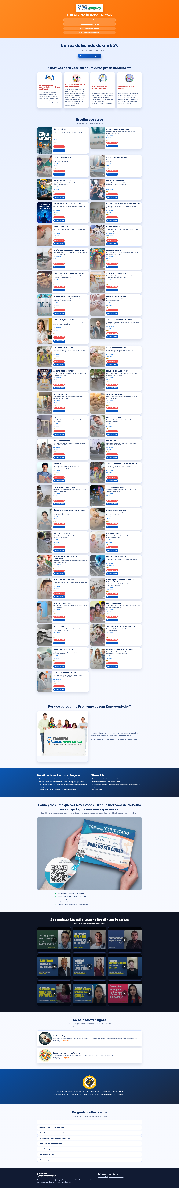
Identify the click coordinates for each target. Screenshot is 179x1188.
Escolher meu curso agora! (89, 56)
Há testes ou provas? (47, 1154)
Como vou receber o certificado (51, 1144)
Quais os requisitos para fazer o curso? (53, 1160)
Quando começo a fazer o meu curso (52, 1127)
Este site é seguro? (46, 1149)
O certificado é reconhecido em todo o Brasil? (55, 1138)
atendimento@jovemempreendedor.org (111, 1177)
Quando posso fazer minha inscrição (52, 1133)
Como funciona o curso (48, 1122)
